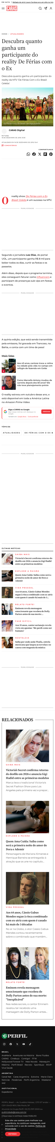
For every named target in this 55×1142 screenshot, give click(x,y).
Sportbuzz (39, 1064)
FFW (34, 1058)
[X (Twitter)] (17, 1044)
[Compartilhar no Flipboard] (45, 154)
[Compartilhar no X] (39, 154)
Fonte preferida (33, 416)
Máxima (5, 1064)
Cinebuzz (15, 1058)
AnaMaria (6, 1055)
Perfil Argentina (31, 1080)
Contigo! (25, 1058)
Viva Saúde (7, 1068)
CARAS (5, 1058)
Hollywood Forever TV (13, 1061)
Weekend (46, 1080)
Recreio (28, 1064)
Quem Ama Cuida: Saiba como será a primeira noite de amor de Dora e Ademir (33, 578)
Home (4, 34)
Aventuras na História (23, 1055)
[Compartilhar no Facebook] (34, 154)
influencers (43, 277)
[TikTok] (30, 1044)
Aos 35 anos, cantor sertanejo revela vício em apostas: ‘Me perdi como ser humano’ (33, 628)
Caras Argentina (21, 1077)
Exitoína (35, 1077)
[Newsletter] (45, 8)
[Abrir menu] (3, 8)
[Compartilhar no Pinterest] (51, 154)
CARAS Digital (17, 130)
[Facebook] (10, 1044)
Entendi (12, 1134)
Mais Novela (31, 1061)
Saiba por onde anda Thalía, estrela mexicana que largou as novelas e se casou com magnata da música (33, 644)
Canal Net (6, 1077)
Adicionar (46, 411)
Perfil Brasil (17, 1064)
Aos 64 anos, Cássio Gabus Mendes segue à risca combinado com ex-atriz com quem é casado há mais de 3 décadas (33, 594)
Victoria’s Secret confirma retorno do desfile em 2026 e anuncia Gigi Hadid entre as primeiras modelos (33, 561)
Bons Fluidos (42, 1055)
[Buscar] (40, 8)
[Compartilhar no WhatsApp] (28, 154)
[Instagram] (4, 1044)
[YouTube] (23, 1044)
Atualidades (17, 34)
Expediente (7, 1092)
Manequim (44, 1061)
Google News (22, 416)
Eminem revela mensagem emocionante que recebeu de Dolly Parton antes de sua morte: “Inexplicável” (32, 611)
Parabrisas (17, 1080)
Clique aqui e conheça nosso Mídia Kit (19, 1116)
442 (3, 1083)
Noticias (6, 1080)
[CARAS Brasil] (11, 8)
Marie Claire (47, 1077)
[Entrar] (51, 8)
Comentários (10, 145)
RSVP (49, 1064)
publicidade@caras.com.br (14, 1112)
